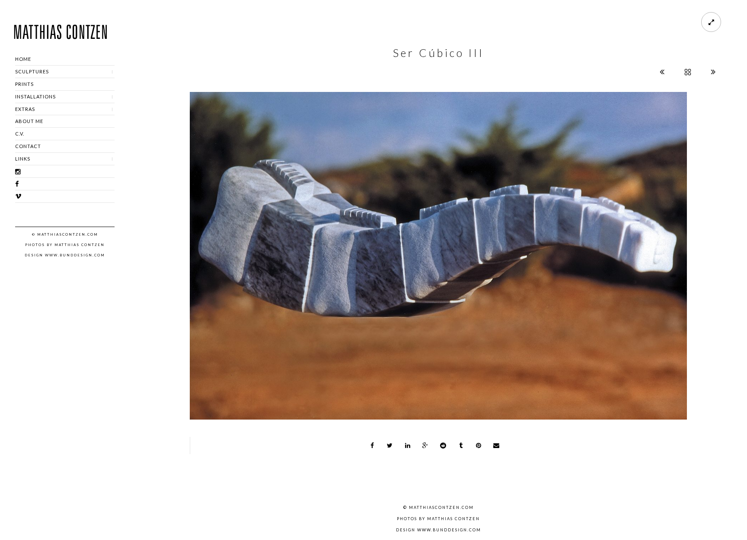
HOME (23, 59)
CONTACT (28, 146)
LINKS (22, 158)
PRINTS (24, 84)
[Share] (372, 445)
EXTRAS (25, 109)
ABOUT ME (29, 121)
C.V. (19, 133)
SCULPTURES (32, 71)
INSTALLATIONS (35, 96)
